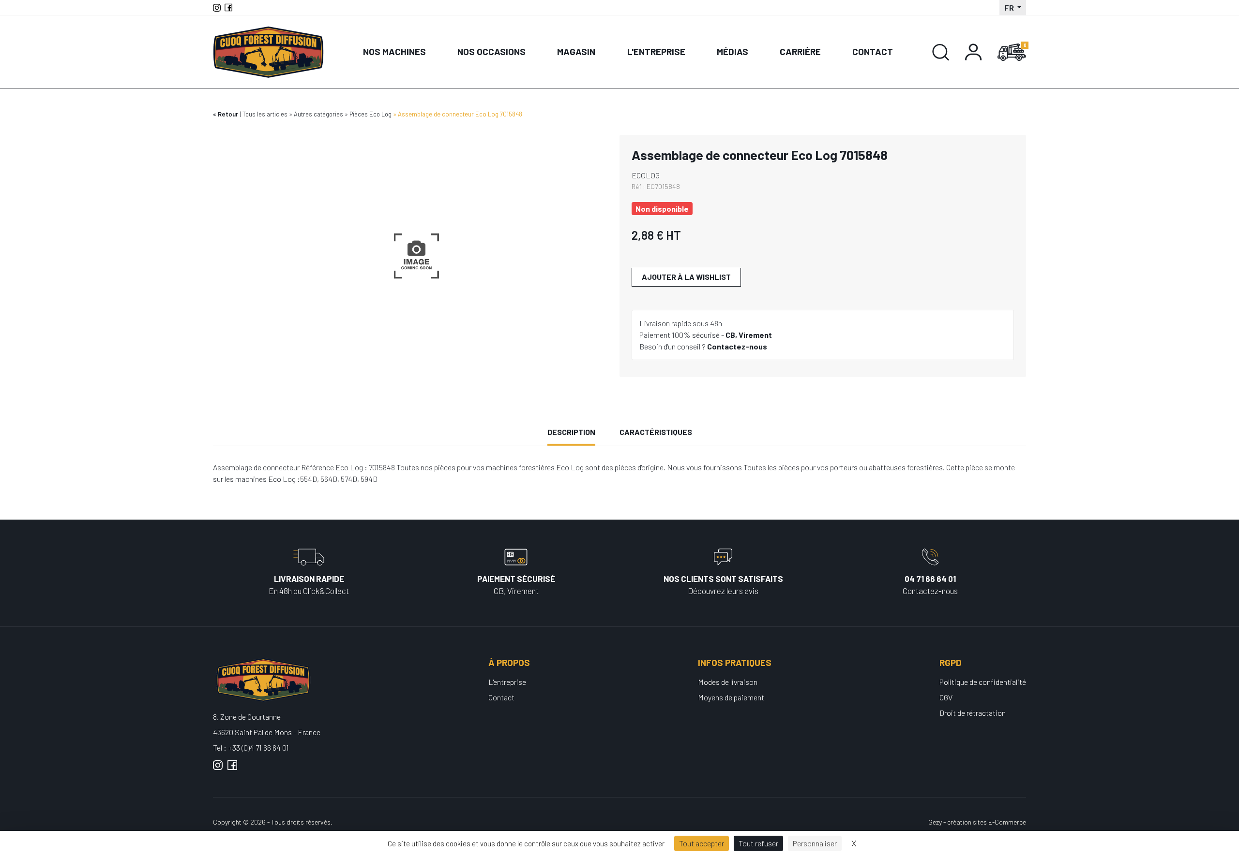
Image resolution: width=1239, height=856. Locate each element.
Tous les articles (264, 114)
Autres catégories (318, 114)
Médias (732, 51)
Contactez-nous (737, 346)
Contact (872, 51)
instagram (218, 769)
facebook (232, 769)
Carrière (800, 51)
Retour (228, 114)
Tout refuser (758, 843)
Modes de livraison (727, 681)
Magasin (576, 51)
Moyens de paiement (731, 697)
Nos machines (394, 51)
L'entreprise (656, 51)
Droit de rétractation (972, 712)
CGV (945, 697)
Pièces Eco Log (370, 114)
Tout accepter (701, 843)
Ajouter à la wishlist (686, 276)
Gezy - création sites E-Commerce (977, 822)
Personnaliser (815, 843)
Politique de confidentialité (982, 681)
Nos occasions (491, 51)
